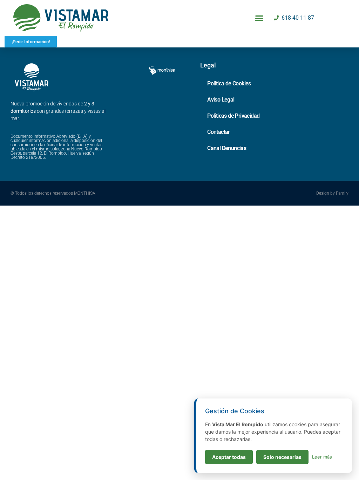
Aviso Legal (220, 99)
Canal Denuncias (226, 148)
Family (342, 193)
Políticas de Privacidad (233, 115)
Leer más (322, 457)
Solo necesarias (282, 457)
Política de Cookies (229, 83)
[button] (259, 18)
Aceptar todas (229, 457)
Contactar (218, 132)
